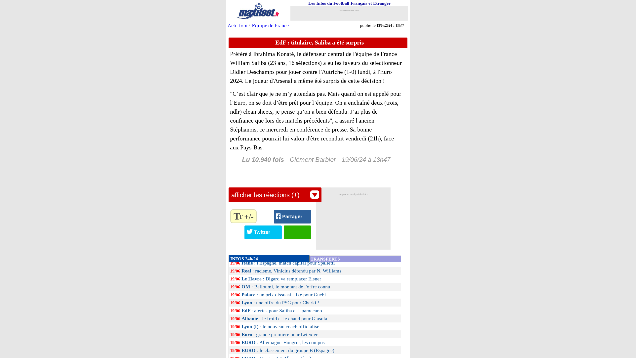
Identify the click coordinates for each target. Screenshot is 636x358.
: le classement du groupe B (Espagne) (287, 350)
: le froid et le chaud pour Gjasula (284, 318)
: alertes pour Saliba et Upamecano (281, 310)
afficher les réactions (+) (265, 195)
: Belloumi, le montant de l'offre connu (285, 286)
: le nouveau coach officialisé (280, 326)
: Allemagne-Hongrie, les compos (283, 342)
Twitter (262, 232)
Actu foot (238, 26)
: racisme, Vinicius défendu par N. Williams (291, 270)
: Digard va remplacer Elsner (281, 278)
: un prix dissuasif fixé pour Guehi (283, 294)
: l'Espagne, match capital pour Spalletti (288, 263)
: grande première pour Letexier (279, 334)
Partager (292, 216)
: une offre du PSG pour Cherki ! (280, 302)
